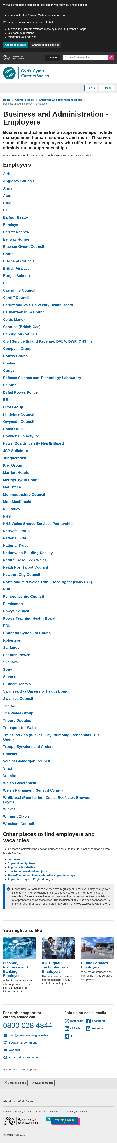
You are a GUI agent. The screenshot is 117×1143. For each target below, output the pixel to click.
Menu (108, 88)
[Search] (111, 57)
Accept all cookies (15, 45)
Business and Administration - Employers (25, 104)
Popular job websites (21, 867)
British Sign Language (23, 1057)
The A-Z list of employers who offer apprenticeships (41, 875)
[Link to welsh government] (13, 58)
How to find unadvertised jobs (27, 871)
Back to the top (44, 1083)
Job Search (15, 859)
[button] (15, 1083)
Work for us (25, 1101)
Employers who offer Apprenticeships (61, 100)
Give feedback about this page (19, 1069)
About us (9, 1101)
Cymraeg (53, 57)
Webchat (14, 1049)
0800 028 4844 (27, 1025)
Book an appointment (23, 1042)
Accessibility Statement (74, 1111)
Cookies (7, 1111)
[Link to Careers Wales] (26, 73)
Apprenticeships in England (26, 879)
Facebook (98, 1020)
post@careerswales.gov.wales (29, 1035)
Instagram (76, 1020)
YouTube (98, 1028)
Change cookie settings (45, 45)
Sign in (91, 88)
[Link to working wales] (63, 1121)
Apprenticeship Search (22, 863)
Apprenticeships (24, 100)
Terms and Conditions (47, 1111)
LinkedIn (76, 1028)
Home (6, 100)
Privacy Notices (23, 1111)
